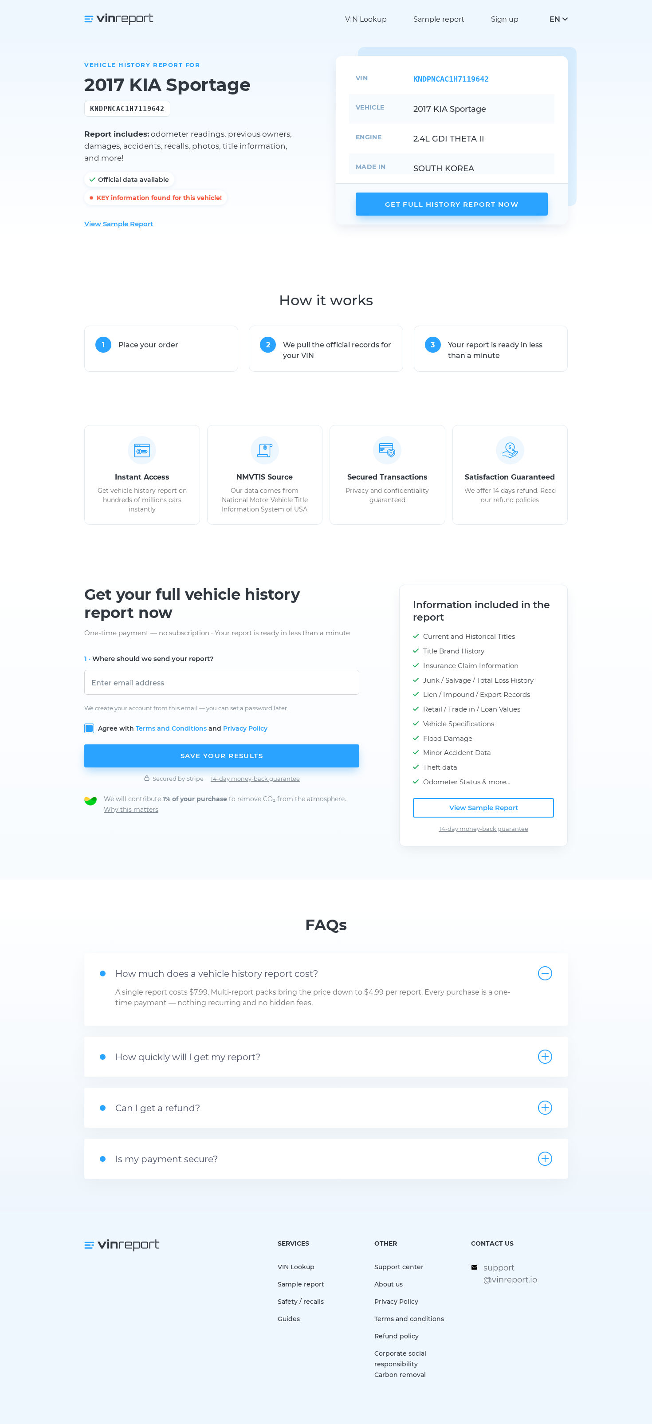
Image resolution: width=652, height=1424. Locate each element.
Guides (289, 1318)
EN (555, 19)
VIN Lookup (366, 19)
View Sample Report (118, 223)
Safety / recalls (301, 1301)
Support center (399, 1267)
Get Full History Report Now (451, 204)
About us (388, 1284)
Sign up (504, 19)
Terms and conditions (409, 1318)
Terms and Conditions (171, 728)
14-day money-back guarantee (255, 778)
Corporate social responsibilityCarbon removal (400, 1364)
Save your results (222, 755)
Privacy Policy (245, 728)
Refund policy (396, 1336)
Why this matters (131, 809)
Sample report (438, 19)
